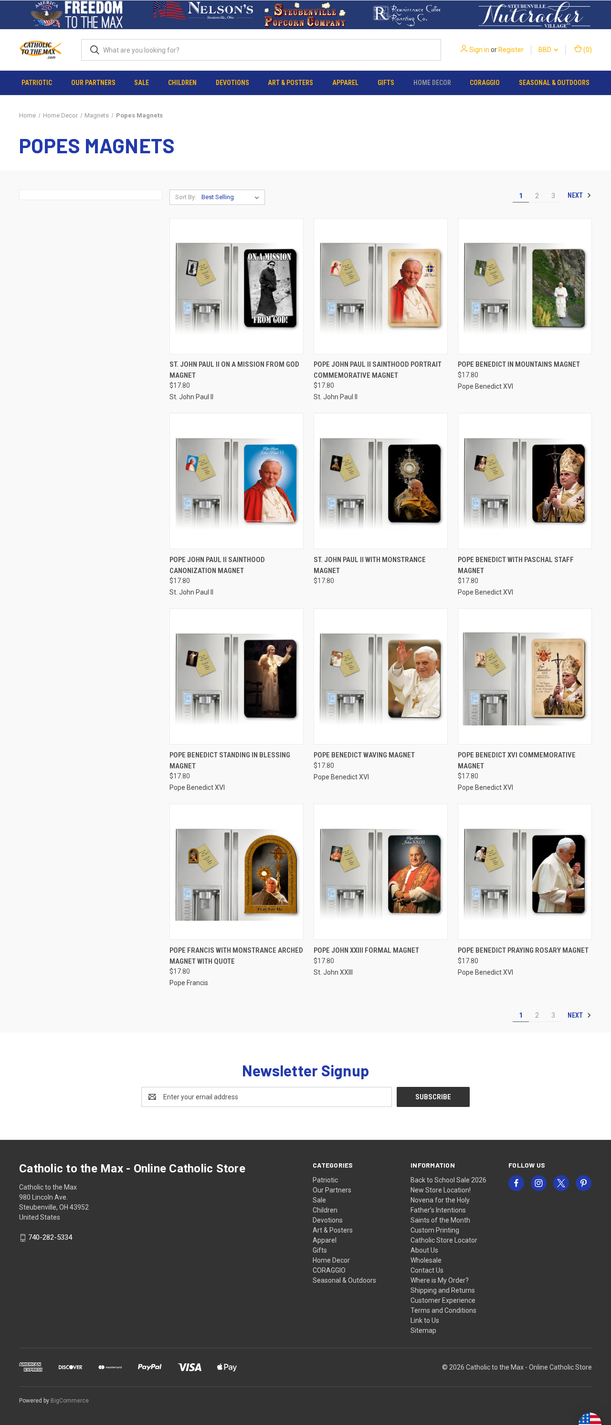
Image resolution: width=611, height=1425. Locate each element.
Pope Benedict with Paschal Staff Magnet (516, 565)
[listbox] (232, 197)
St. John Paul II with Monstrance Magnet (370, 565)
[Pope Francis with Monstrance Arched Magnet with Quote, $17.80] (236, 872)
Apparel (345, 82)
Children (182, 82)
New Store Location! (441, 1190)
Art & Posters (290, 82)
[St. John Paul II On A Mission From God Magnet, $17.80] (236, 286)
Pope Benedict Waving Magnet (364, 755)
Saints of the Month (440, 1220)
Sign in (479, 49)
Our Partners (93, 82)
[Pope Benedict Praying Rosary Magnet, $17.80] (525, 872)
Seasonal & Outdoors (554, 82)
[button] (76, 14)
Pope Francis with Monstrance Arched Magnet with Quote (236, 956)
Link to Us (425, 1320)
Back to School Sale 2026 (448, 1180)
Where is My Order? (440, 1280)
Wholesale (426, 1260)
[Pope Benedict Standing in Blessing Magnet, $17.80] (236, 676)
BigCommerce (70, 1400)
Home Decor (432, 82)
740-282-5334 (50, 1237)
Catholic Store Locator (444, 1240)
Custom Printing (435, 1230)
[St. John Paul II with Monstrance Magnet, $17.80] (381, 481)
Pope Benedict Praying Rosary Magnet (523, 950)
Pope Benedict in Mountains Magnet (519, 364)
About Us (424, 1250)
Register (511, 49)
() (587, 49)
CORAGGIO (485, 82)
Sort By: (185, 197)
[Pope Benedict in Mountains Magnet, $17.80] (525, 286)
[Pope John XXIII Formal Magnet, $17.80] (381, 872)
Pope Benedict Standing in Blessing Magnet (229, 760)
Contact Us (427, 1270)
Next (576, 195)
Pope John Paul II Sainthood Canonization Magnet (217, 565)
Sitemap (423, 1330)
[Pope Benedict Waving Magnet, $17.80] (381, 676)
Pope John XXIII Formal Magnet (366, 950)
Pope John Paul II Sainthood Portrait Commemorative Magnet (378, 370)
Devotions (232, 82)
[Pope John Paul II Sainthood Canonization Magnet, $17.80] (236, 481)
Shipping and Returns (443, 1290)
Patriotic (36, 82)
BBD (545, 49)
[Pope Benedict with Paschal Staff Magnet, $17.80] (525, 481)
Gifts (386, 82)
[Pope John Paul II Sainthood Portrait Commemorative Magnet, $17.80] (381, 286)
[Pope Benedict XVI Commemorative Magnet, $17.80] (525, 676)
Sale (141, 82)
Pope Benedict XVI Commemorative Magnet (517, 760)
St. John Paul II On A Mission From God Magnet (234, 370)
